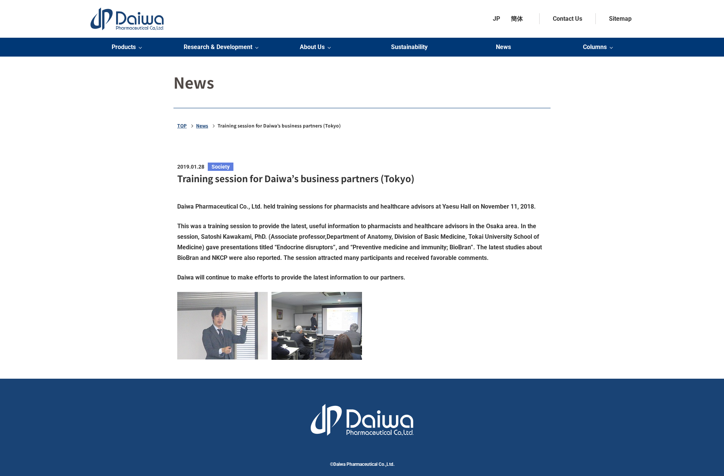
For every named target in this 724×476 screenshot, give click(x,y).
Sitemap (620, 18)
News (503, 47)
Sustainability (409, 47)
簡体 (517, 18)
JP (496, 18)
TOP (182, 125)
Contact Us (567, 18)
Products (124, 47)
